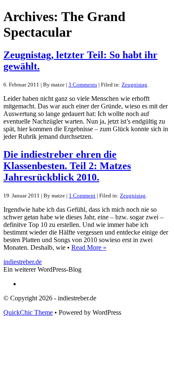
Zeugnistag (134, 84)
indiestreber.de (22, 261)
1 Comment (82, 195)
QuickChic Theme (28, 312)
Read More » (88, 247)
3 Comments (82, 84)
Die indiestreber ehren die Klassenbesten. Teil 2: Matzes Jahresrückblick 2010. (67, 166)
